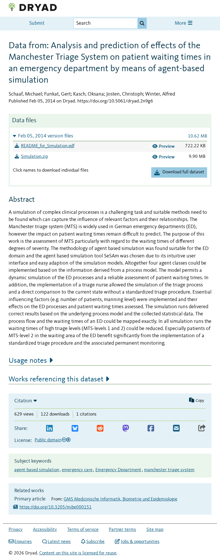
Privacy (16, 529)
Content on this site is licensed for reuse (77, 553)
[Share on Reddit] (100, 428)
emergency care (77, 470)
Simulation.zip (34, 156)
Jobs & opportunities (140, 541)
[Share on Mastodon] (125, 428)
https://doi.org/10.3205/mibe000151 (55, 507)
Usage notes (28, 360)
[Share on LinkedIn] (49, 428)
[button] (110, 136)
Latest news (59, 541)
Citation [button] (23, 400)
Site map (154, 529)
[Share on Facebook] (151, 428)
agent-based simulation (36, 470)
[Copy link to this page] (202, 428)
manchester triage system (169, 470)
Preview (167, 146)
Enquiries (23, 541)
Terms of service (83, 529)
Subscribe (95, 541)
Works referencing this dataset (56, 379)
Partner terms (122, 529)
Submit (36, 23)
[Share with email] (176, 428)
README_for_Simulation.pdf (47, 146)
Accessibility (45, 529)
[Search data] (142, 23)
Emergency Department (118, 470)
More (181, 23)
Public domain (48, 440)
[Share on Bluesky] (75, 428)
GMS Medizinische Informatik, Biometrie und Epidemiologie (120, 499)
